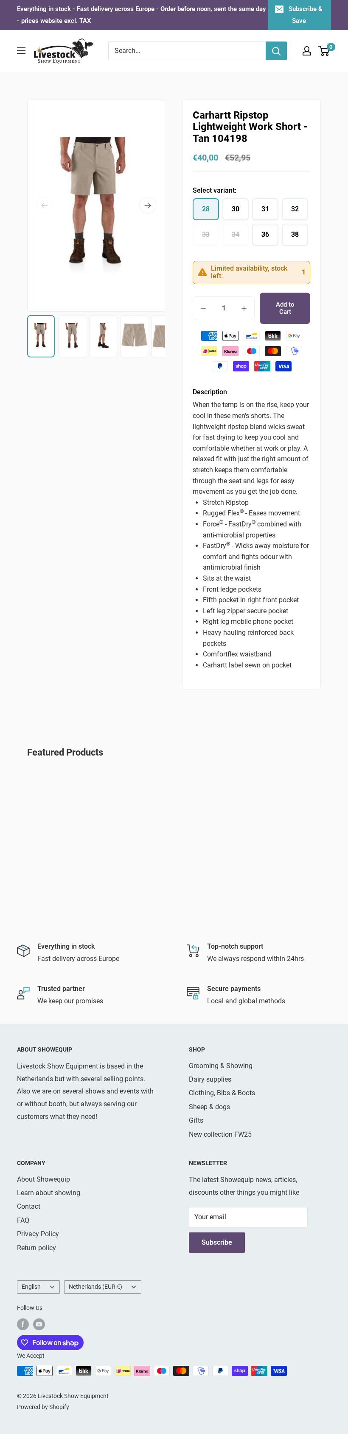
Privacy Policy (38, 1234)
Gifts (196, 1120)
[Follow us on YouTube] (39, 1324)
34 (235, 234)
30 (235, 209)
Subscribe (217, 1242)
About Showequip (43, 1179)
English (31, 1286)
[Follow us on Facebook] (23, 1324)
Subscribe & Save (306, 15)
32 (295, 209)
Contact (28, 1206)
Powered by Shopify (43, 1407)
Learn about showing (48, 1193)
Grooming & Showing (221, 1066)
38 (295, 234)
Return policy (36, 1248)
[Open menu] (21, 50)
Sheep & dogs (209, 1107)
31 (265, 209)
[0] (324, 51)
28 (206, 209)
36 (265, 234)
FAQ (23, 1220)
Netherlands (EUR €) (95, 1286)
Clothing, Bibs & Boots (222, 1093)
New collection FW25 (220, 1134)
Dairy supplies (210, 1079)
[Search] (276, 51)
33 (206, 234)
